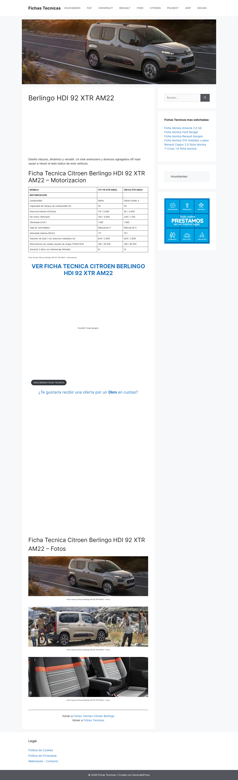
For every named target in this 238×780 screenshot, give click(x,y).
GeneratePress (141, 774)
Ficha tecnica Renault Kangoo (183, 136)
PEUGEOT (173, 8)
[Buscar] (205, 98)
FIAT (89, 8)
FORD (140, 8)
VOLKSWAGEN (72, 8)
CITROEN (155, 8)
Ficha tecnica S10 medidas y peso (186, 140)
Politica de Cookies (40, 750)
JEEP (188, 8)
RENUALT (124, 8)
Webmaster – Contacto (43, 761)
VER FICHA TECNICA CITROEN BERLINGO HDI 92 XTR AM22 (88, 269)
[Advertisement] (88, 130)
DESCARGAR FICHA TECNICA (48, 382)
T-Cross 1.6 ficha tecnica (180, 148)
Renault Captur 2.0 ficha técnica (185, 144)
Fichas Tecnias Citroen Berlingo (93, 716)
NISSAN (201, 8)
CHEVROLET (105, 8)
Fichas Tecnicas (44, 8)
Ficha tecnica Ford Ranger (181, 132)
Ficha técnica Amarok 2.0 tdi (183, 128)
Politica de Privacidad (42, 755)
